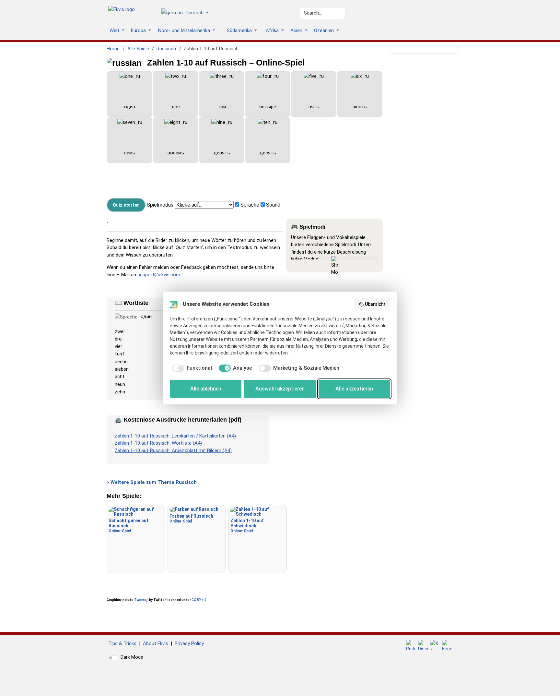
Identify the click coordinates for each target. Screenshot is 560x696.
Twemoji (141, 600)
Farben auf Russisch (191, 518)
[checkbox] (191, 368)
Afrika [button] (273, 30)
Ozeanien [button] (324, 30)
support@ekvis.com (158, 275)
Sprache (249, 205)
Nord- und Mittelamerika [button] (184, 30)
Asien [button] (297, 30)
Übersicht (375, 304)
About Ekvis (155, 643)
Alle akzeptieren (354, 389)
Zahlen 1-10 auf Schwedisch (247, 525)
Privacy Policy (189, 643)
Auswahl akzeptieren (280, 389)
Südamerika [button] (240, 30)
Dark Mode (132, 657)
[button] (187, 13)
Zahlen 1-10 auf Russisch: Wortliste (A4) (158, 443)
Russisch (166, 49)
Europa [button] (139, 30)
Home (113, 49)
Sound (273, 205)
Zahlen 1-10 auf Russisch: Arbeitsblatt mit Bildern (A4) (173, 450)
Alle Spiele (138, 49)
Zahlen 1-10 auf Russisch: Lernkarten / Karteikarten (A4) (175, 436)
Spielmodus (160, 205)
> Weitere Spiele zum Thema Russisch (152, 482)
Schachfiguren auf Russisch (128, 525)
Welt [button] (115, 30)
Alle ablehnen (205, 389)
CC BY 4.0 (199, 600)
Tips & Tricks (122, 643)
